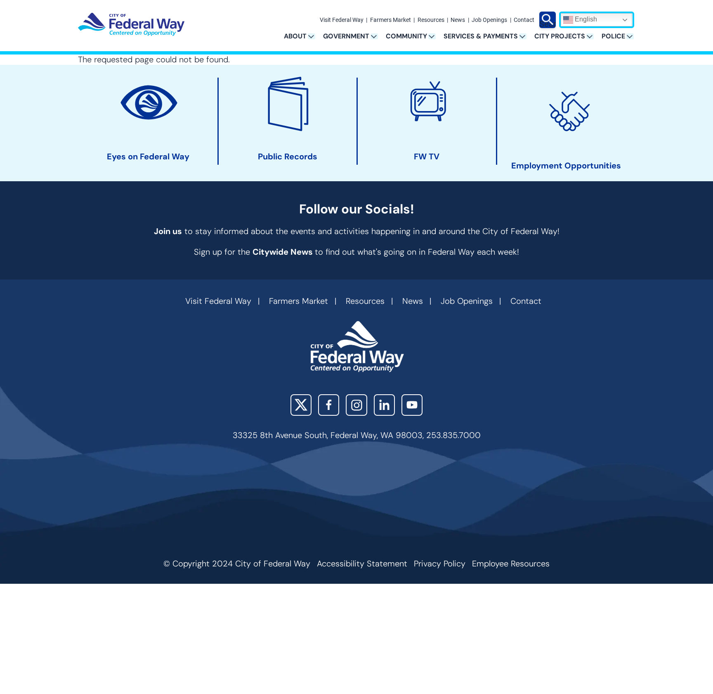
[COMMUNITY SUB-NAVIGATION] (434, 36)
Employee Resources (511, 563)
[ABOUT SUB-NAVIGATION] (314, 36)
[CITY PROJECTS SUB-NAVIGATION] (592, 36)
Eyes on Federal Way (148, 157)
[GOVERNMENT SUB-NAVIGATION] (377, 36)
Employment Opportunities (566, 166)
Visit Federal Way (342, 20)
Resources (431, 20)
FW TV (426, 157)
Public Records (287, 157)
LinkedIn (384, 404)
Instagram (356, 404)
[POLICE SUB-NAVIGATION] (632, 36)
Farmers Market (390, 20)
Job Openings (489, 20)
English (585, 19)
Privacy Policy (439, 563)
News (458, 20)
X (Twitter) (301, 404)
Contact (524, 20)
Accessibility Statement (362, 563)
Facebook (328, 404)
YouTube (412, 404)
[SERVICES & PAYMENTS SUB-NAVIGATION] (525, 36)
